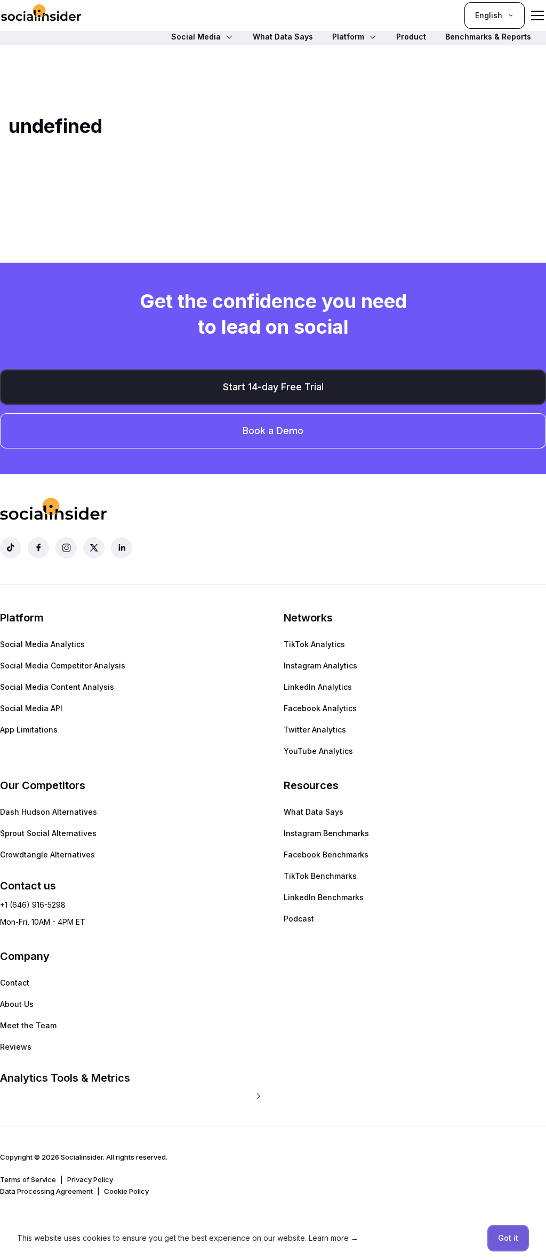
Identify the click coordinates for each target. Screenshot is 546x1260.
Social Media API (31, 708)
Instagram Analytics (320, 665)
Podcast (299, 918)
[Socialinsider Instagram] (66, 547)
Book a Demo (273, 430)
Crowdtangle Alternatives (47, 854)
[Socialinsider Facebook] (38, 547)
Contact (14, 982)
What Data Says (313, 811)
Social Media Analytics (42, 644)
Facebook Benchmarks (326, 854)
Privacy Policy (90, 1179)
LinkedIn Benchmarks (324, 897)
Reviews (15, 1046)
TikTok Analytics (314, 644)
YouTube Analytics (318, 750)
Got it (508, 1237)
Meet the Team (28, 1025)
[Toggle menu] (537, 15)
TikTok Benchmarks (320, 875)
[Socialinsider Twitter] (94, 547)
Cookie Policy (126, 1191)
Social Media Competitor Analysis (62, 665)
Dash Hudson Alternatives (48, 811)
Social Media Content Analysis (57, 686)
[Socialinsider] (41, 15)
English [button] (488, 15)
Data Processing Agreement (46, 1191)
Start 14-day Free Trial (273, 386)
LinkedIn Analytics (318, 686)
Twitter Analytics (315, 729)
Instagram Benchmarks (326, 833)
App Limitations (29, 729)
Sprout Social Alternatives (48, 833)
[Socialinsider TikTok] (10, 547)
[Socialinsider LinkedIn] (121, 547)
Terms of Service (28, 1179)
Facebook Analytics (320, 708)
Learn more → (333, 1237)
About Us (17, 1004)
